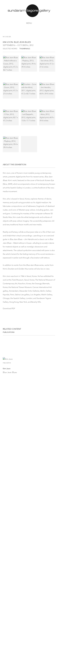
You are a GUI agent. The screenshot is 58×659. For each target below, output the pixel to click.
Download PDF (9, 308)
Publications (8, 332)
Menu (29, 23)
